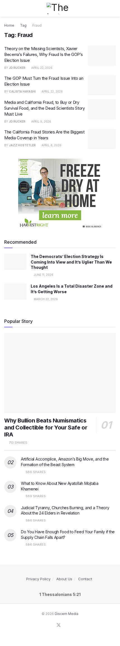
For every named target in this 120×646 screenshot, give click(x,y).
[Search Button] (113, 8)
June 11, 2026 (43, 274)
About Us (64, 579)
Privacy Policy (38, 579)
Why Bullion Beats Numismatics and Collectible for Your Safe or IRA (45, 427)
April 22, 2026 (41, 67)
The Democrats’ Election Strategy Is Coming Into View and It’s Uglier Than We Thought (71, 262)
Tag (23, 25)
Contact (85, 579)
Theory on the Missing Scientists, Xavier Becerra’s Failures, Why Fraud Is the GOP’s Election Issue (43, 54)
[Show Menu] (6, 8)
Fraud (37, 25)
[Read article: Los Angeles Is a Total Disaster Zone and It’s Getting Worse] (15, 291)
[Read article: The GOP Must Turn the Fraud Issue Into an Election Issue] (102, 85)
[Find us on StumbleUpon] (65, 625)
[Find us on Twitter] (58, 625)
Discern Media (66, 614)
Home (9, 25)
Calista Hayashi (22, 91)
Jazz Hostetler (22, 145)
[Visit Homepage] (60, 8)
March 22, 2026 (45, 299)
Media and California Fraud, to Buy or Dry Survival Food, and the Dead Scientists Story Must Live (44, 108)
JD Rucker (17, 67)
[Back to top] (1, 642)
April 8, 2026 (51, 145)
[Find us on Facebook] (51, 625)
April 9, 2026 (40, 121)
